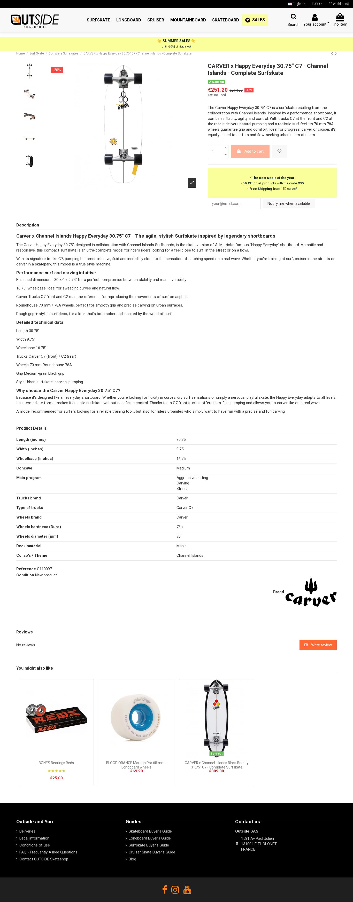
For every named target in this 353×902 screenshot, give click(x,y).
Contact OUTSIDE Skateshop (43, 859)
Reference (26, 569)
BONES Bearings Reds (56, 763)
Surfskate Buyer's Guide (149, 845)
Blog (132, 859)
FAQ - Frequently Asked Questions (48, 852)
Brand (278, 592)
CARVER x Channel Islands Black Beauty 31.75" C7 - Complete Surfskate (217, 765)
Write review (321, 645)
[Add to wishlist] (279, 151)
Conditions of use (34, 845)
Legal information (34, 838)
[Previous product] (333, 53)
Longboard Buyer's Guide (150, 838)
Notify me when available (288, 203)
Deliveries (27, 831)
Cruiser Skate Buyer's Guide (152, 852)
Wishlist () (340, 4)
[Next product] (336, 53)
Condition (25, 575)
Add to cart (254, 151)
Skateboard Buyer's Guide (150, 831)
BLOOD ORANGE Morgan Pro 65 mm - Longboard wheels (136, 765)
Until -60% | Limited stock (176, 46)
